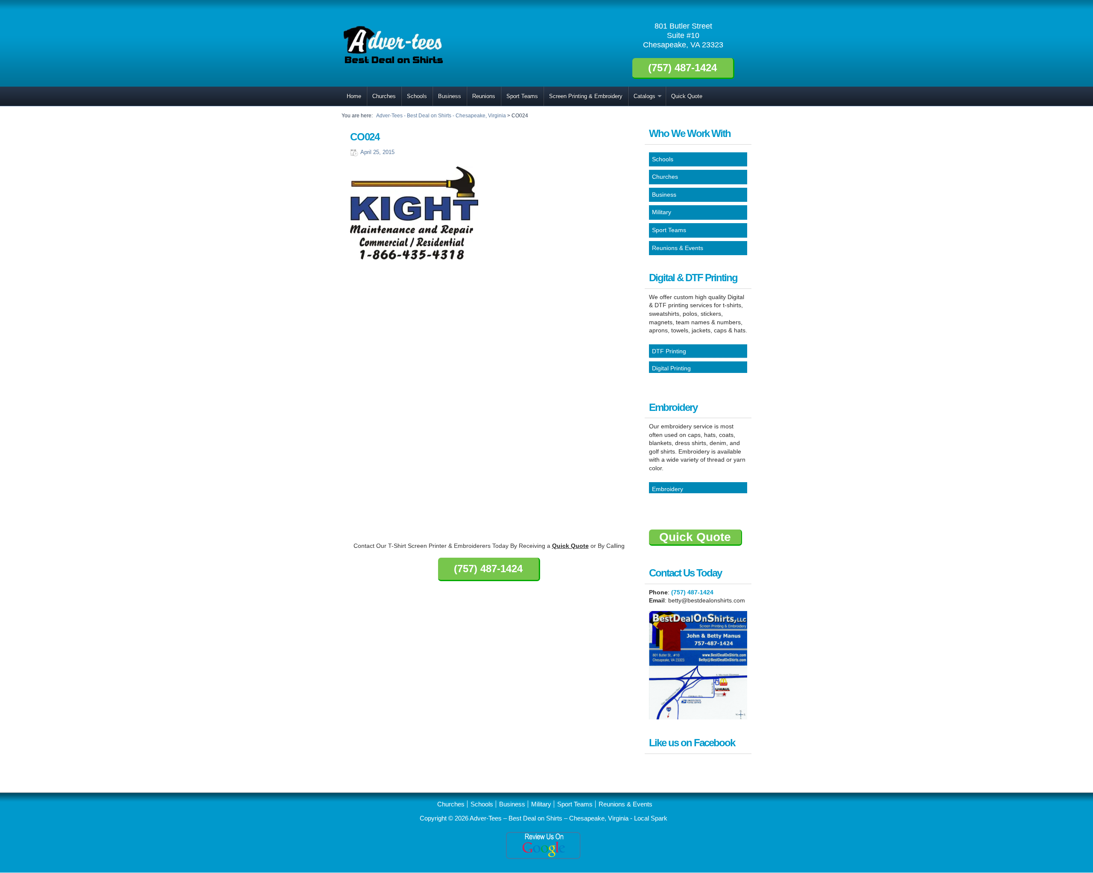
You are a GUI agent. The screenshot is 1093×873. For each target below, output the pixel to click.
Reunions (483, 96)
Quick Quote (686, 96)
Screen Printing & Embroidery (585, 96)
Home (354, 96)
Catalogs (644, 96)
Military (541, 804)
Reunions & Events (625, 804)
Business (449, 96)
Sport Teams (522, 96)
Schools (417, 96)
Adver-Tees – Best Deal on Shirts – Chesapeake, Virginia (550, 818)
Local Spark (650, 818)
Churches (384, 96)
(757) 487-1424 (692, 592)
